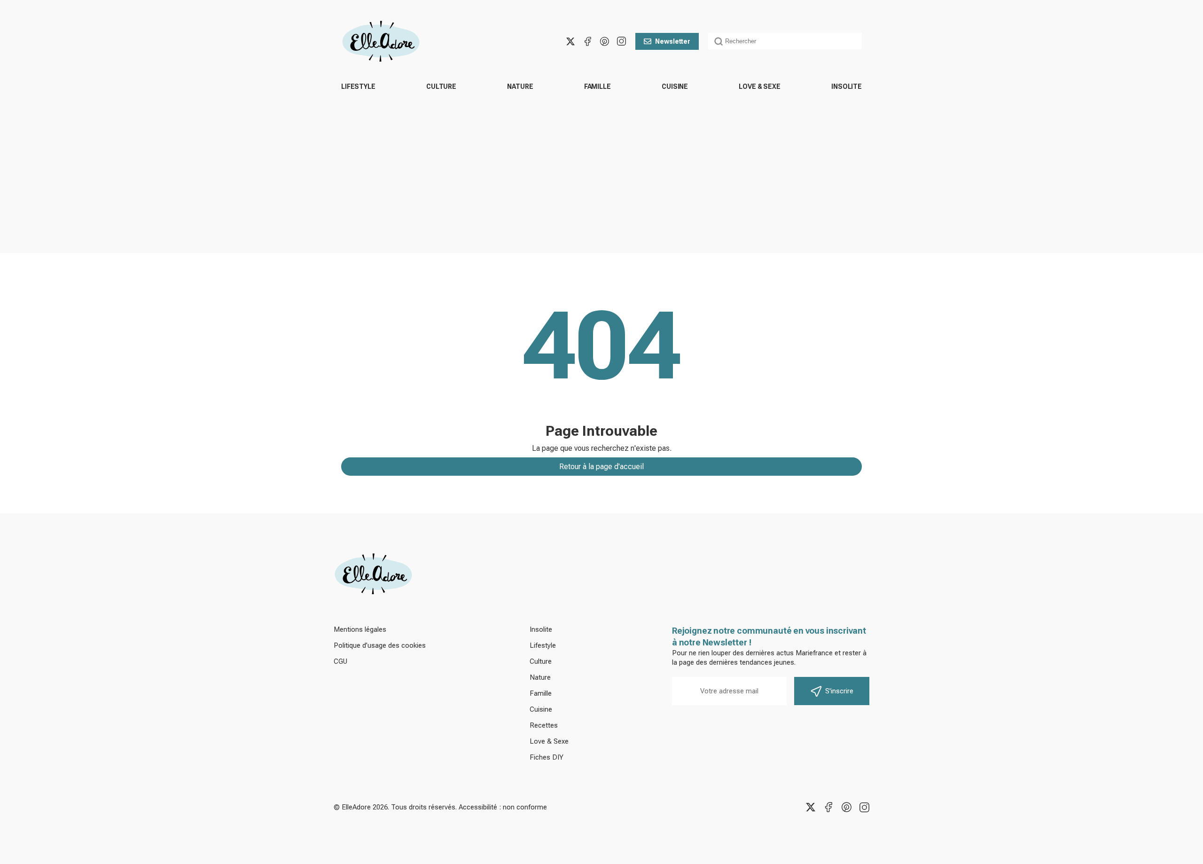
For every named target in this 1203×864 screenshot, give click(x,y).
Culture (441, 86)
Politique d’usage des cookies (380, 645)
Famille (597, 86)
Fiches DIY (546, 757)
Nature (520, 86)
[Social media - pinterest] (604, 41)
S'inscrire (839, 691)
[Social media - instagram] (621, 41)
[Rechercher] (718, 41)
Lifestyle (358, 86)
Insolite (846, 86)
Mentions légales (360, 629)
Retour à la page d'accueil (601, 466)
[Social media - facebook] (587, 41)
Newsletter (672, 41)
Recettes (544, 725)
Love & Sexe (759, 86)
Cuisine (675, 86)
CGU (340, 661)
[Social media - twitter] (570, 41)
